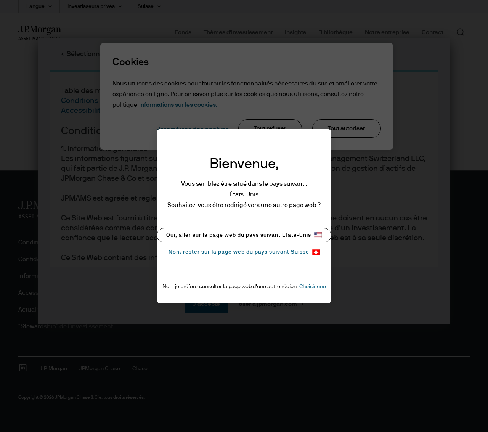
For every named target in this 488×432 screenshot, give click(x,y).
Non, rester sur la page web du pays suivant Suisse (239, 252)
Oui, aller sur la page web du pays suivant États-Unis (238, 235)
